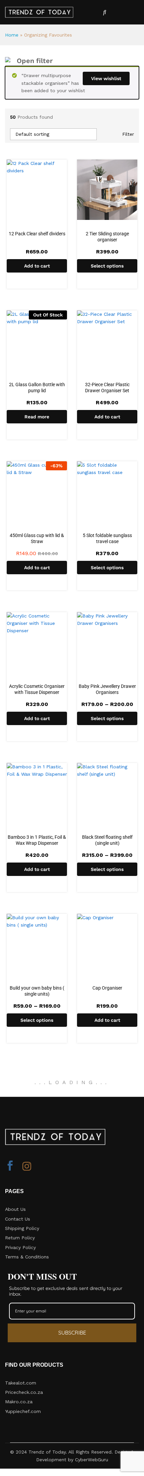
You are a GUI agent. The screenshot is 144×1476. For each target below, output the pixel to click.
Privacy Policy (20, 1247)
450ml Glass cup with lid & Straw (37, 538)
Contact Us (17, 1219)
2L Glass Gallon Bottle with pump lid (37, 387)
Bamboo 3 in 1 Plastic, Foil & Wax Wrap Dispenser (37, 840)
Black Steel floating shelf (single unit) (107, 840)
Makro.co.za (18, 1401)
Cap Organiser (107, 988)
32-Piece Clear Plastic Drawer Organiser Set (107, 387)
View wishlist (106, 78)
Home (11, 35)
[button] (37, 266)
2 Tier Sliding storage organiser (107, 236)
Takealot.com (20, 1382)
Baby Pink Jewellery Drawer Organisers (107, 689)
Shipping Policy (22, 1228)
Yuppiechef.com (23, 1411)
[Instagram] (26, 1167)
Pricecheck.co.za (24, 1392)
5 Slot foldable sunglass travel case (107, 538)
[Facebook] (10, 1167)
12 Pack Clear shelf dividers (37, 233)
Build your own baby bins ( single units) (37, 991)
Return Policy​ (20, 1237)
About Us (15, 1209)
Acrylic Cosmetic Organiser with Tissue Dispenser (37, 689)
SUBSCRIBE (72, 1332)
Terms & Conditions (27, 1256)
